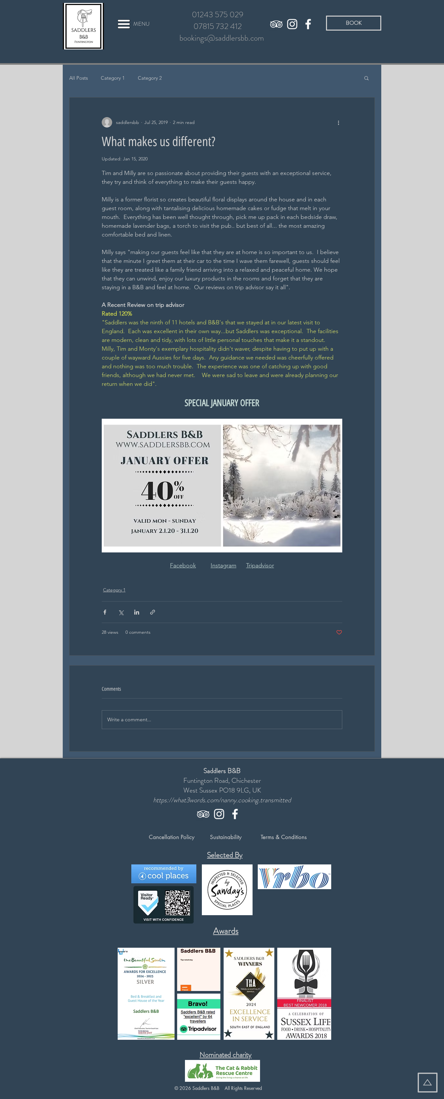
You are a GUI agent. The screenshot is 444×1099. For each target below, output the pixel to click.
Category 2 (150, 78)
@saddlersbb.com (235, 38)
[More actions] (338, 122)
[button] (124, 24)
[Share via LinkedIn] (137, 612)
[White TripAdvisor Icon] (276, 24)
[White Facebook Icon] (308, 24)
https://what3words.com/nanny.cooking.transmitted (222, 800)
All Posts (78, 78)
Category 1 (113, 78)
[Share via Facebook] (105, 612)
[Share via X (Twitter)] (121, 612)
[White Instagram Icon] (292, 24)
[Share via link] (153, 612)
